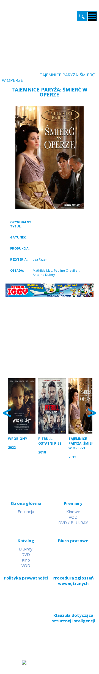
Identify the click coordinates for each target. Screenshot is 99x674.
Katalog (26, 540)
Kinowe (73, 511)
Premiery (73, 503)
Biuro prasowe (73, 540)
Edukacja (26, 511)
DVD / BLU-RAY (73, 522)
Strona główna (25, 503)
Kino (26, 560)
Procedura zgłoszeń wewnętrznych (73, 580)
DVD (25, 554)
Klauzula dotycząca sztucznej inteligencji (73, 617)
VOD (73, 517)
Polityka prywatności (26, 578)
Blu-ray (25, 549)
